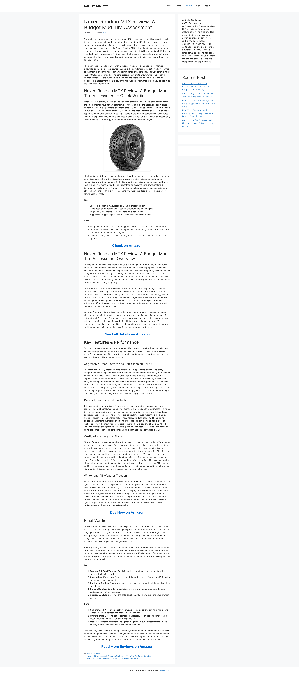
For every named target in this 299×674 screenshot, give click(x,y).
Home (168, 6)
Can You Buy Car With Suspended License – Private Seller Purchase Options (198, 123)
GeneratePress (165, 670)
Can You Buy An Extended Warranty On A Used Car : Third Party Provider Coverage (197, 86)
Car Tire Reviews (96, 6)
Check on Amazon (127, 245)
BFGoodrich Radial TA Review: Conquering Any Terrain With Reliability (114, 658)
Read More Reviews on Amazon (127, 646)
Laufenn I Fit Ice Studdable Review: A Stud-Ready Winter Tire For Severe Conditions (119, 656)
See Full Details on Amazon (127, 334)
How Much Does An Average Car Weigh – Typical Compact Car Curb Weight (198, 103)
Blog (198, 6)
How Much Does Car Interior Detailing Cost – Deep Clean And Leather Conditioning (197, 113)
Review (189, 6)
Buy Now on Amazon (127, 512)
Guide (178, 6)
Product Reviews (93, 653)
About (207, 6)
